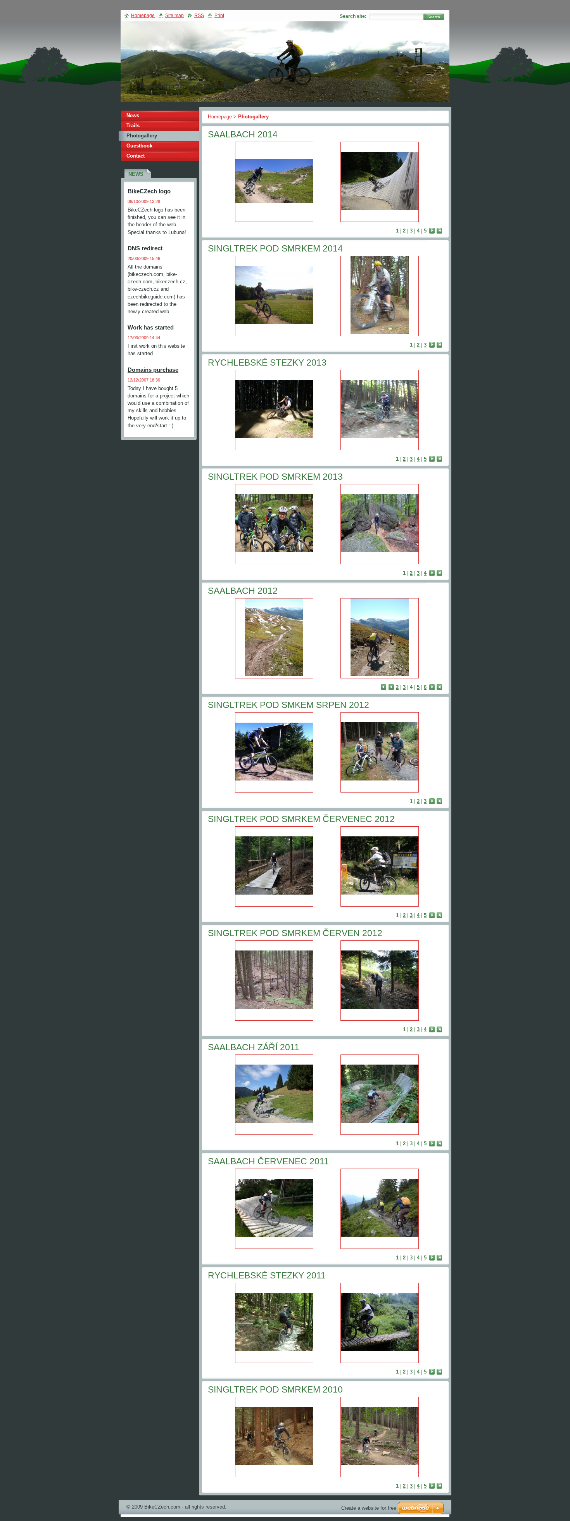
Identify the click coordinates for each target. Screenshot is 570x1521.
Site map (174, 15)
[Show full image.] (274, 182)
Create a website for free (368, 1508)
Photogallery (141, 136)
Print (219, 15)
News (132, 115)
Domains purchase (153, 369)
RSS (199, 15)
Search (433, 17)
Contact (135, 156)
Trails (133, 125)
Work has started (151, 327)
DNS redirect (145, 248)
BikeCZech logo (149, 191)
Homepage (220, 117)
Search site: (353, 16)
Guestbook (139, 146)
